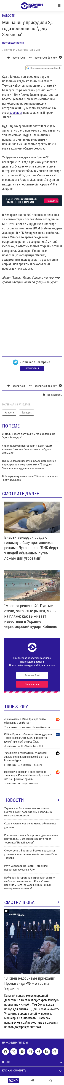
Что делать (51, 200)
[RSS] (46, 1051)
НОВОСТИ (14, 800)
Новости (8, 15)
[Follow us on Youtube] (22, 1051)
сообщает (15, 112)
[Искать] (51, 1080)
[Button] (16, 57)
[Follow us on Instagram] (30, 1051)
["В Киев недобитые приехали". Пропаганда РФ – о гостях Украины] (32, 941)
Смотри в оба (19, 902)
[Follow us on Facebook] (5, 1051)
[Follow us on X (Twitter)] (13, 1051)
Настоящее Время (13, 42)
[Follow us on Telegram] (38, 1051)
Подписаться (32, 368)
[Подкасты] (55, 1051)
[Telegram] (32, 1080)
